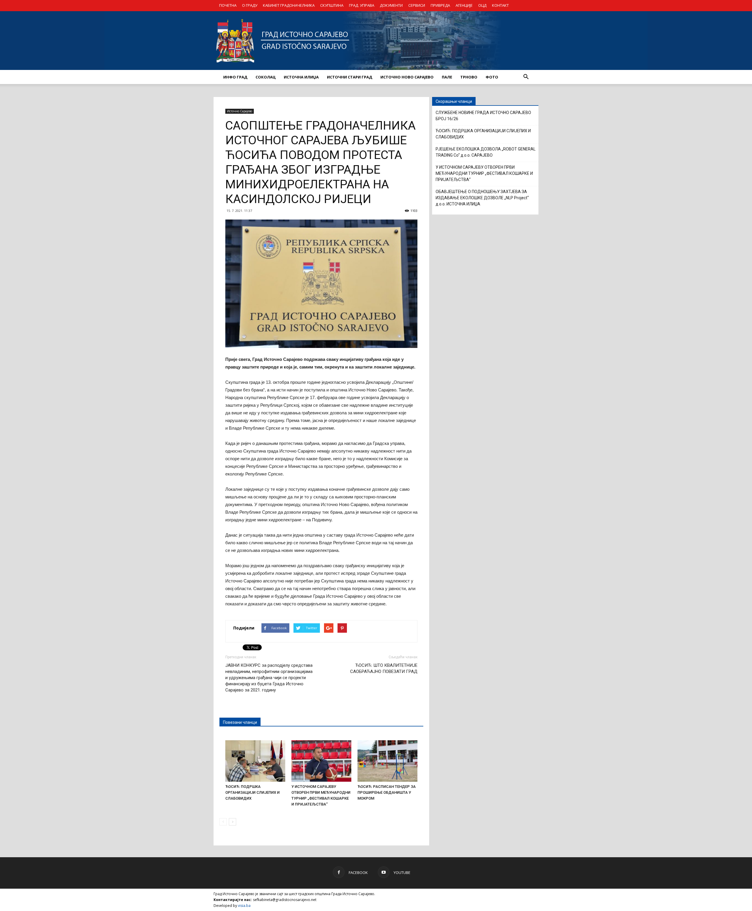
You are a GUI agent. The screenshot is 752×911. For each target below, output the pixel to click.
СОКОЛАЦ (266, 77)
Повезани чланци (240, 722)
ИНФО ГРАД (235, 77)
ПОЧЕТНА (227, 5)
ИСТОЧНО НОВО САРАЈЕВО (407, 77)
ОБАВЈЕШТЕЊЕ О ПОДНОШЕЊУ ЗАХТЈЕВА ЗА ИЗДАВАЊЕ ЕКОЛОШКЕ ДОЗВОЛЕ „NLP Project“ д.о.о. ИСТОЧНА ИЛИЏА (482, 197)
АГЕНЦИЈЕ (464, 5)
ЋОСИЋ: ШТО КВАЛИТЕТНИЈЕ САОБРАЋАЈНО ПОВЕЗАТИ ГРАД (383, 668)
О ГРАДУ (249, 5)
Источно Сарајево (239, 111)
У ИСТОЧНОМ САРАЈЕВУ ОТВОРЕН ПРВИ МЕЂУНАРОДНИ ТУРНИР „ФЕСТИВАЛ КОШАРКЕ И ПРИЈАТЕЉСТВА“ (484, 173)
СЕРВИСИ (416, 5)
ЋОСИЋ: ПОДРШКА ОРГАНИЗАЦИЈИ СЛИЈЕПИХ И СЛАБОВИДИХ (252, 792)
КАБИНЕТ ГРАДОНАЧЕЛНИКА (289, 5)
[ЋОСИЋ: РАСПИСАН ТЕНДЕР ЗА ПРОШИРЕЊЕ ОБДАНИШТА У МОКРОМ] (387, 760)
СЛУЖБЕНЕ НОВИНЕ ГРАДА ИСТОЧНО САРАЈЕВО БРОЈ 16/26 (483, 115)
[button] (526, 77)
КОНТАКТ (500, 5)
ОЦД (482, 5)
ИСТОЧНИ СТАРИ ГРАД (349, 77)
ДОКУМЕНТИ (391, 5)
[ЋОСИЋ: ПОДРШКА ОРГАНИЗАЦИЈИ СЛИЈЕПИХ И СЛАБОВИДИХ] (255, 760)
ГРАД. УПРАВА (361, 5)
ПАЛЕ (447, 77)
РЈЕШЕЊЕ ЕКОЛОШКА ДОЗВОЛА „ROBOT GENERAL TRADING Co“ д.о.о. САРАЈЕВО (486, 152)
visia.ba (244, 905)
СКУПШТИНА (331, 5)
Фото (492, 77)
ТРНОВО (468, 77)
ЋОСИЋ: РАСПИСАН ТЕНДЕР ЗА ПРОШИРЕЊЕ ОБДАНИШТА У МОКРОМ (386, 792)
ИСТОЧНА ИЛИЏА (301, 77)
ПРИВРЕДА (440, 5)
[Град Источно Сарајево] (376, 40)
